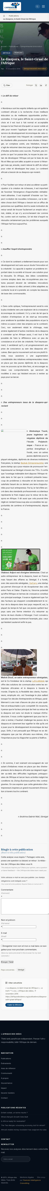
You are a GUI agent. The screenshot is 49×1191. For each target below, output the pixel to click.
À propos (4, 1078)
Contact (4, 1098)
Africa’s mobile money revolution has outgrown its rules (24, 1130)
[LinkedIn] (41, 85)
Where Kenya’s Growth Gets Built (14, 1117)
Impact (4, 1088)
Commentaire (7, 893)
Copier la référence (14, 1005)
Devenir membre (8, 1093)
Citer (8, 85)
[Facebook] (46, 85)
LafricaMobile (38, 681)
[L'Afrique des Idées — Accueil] (12, 6)
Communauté (6, 1073)
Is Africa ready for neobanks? (13, 1121)
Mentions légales (27, 1177)
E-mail (4, 936)
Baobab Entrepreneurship (32, 463)
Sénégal (21, 970)
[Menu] (43, 6)
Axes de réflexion (8, 1068)
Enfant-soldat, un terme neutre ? (14, 1113)
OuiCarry (33, 583)
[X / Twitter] (36, 85)
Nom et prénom (8, 923)
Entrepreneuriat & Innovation (35, 69)
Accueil (4, 46)
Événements (6, 1063)
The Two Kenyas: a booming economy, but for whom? (23, 1125)
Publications (14, 16)
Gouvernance (6, 1083)
